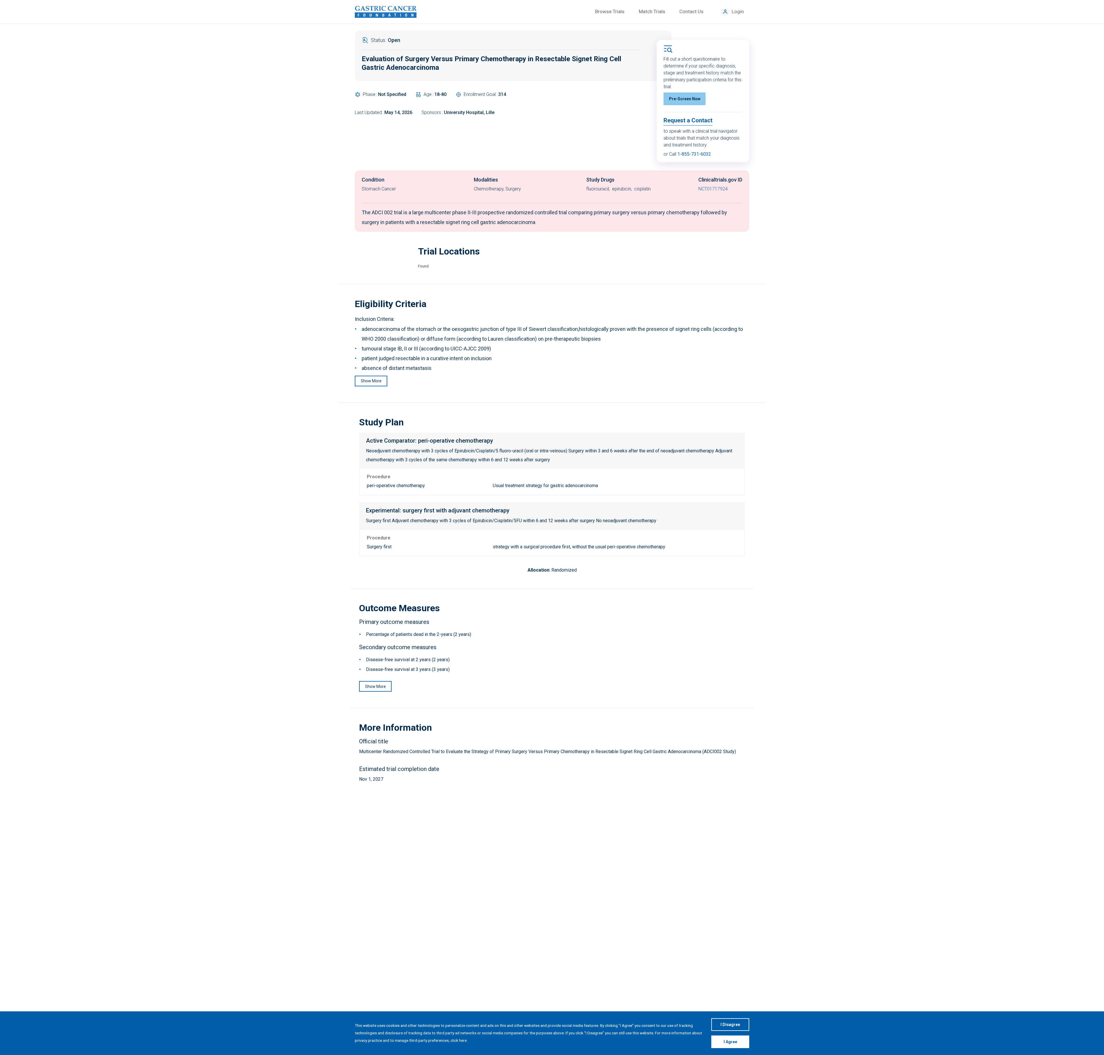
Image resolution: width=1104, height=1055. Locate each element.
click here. (459, 1040)
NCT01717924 (713, 189)
